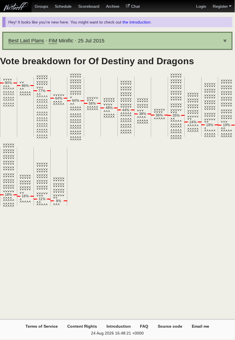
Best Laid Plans (26, 41)
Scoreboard (88, 6)
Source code (170, 326)
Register (220, 6)
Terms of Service (41, 326)
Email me (200, 326)
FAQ (144, 326)
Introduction (118, 326)
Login (201, 6)
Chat (135, 6)
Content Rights (82, 326)
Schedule (63, 6)
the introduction (137, 22)
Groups (41, 6)
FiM (53, 41)
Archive (112, 6)
